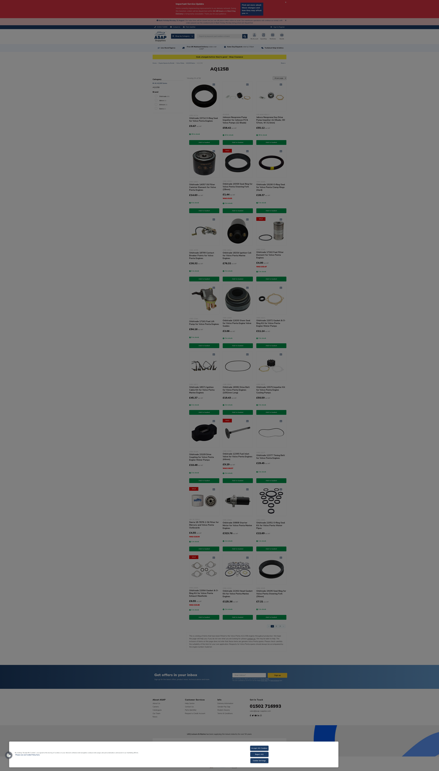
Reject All (259, 754)
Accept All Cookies (259, 748)
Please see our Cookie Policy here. (27, 755)
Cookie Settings (259, 760)
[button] (8, 755)
